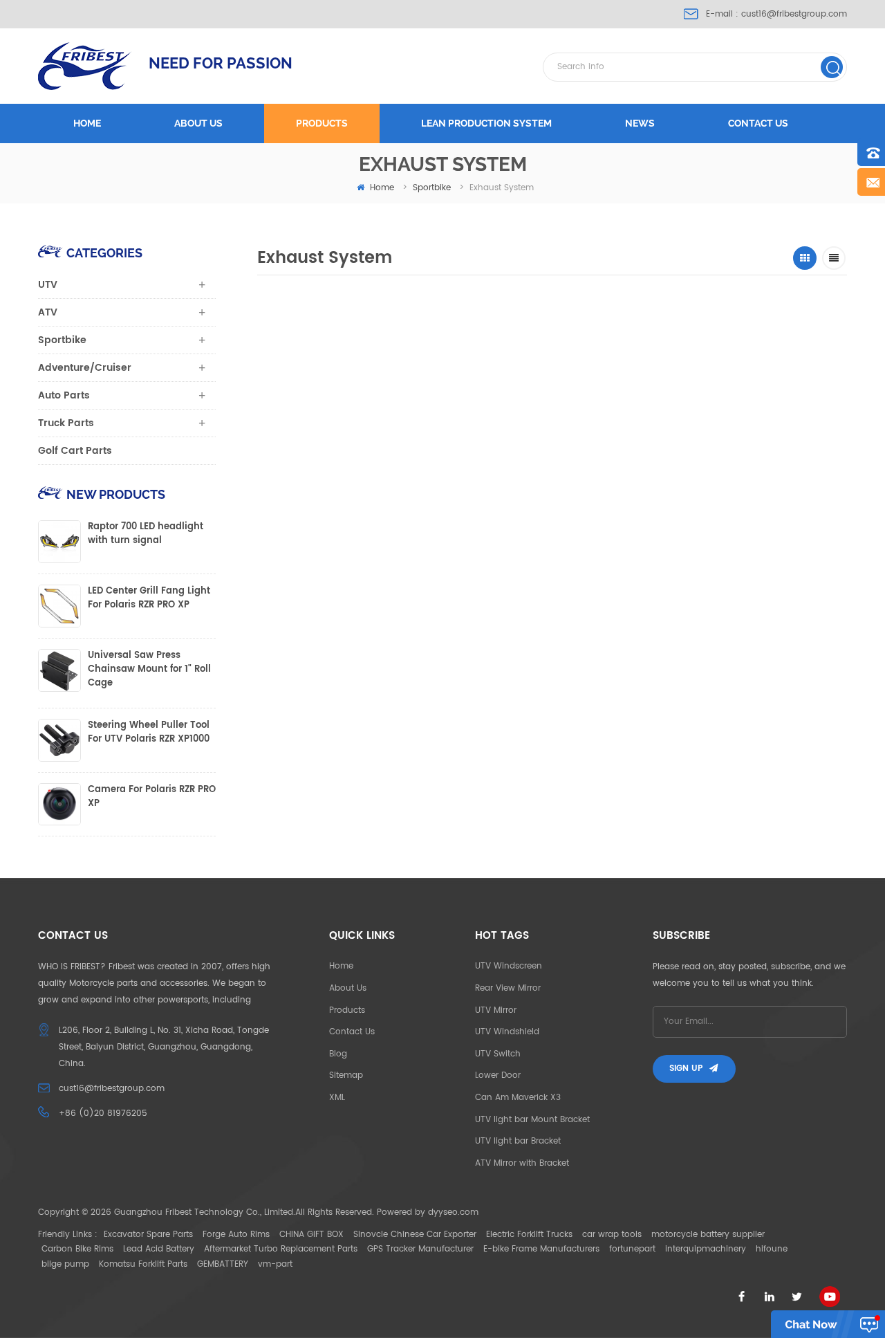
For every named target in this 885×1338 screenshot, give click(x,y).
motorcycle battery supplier (708, 1234)
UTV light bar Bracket (518, 1141)
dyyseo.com (453, 1212)
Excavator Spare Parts (148, 1234)
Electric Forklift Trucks (529, 1234)
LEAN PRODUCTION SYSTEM (486, 123)
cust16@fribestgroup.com (794, 14)
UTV (47, 285)
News (640, 123)
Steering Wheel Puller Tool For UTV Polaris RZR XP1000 (148, 732)
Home (87, 123)
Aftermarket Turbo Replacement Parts (280, 1249)
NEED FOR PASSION (220, 63)
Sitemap (346, 1075)
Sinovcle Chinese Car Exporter (414, 1234)
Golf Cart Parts (75, 451)
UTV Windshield (507, 1031)
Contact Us (352, 1031)
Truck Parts (66, 423)
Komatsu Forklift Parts (143, 1264)
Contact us (758, 123)
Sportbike (432, 187)
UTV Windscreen (508, 966)
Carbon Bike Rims (77, 1249)
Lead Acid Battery (158, 1249)
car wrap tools (612, 1234)
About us (198, 123)
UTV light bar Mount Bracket (532, 1119)
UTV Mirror (495, 1010)
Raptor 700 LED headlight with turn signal (145, 534)
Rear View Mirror (508, 988)
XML (337, 1097)
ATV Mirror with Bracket (522, 1163)
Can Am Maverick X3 (518, 1097)
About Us (347, 988)
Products (322, 123)
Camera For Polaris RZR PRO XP (152, 797)
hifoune (772, 1249)
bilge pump (65, 1264)
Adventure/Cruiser (84, 368)
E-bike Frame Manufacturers (541, 1249)
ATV (47, 312)
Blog (338, 1054)
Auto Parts (64, 395)
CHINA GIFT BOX (311, 1234)
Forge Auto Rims (236, 1234)
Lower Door (498, 1075)
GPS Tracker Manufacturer (420, 1249)
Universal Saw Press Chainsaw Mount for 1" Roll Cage (149, 669)
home (382, 187)
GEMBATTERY (222, 1264)
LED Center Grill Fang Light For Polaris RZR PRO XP (149, 598)
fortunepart (632, 1249)
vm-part (275, 1264)
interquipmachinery (705, 1249)
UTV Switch (498, 1054)
